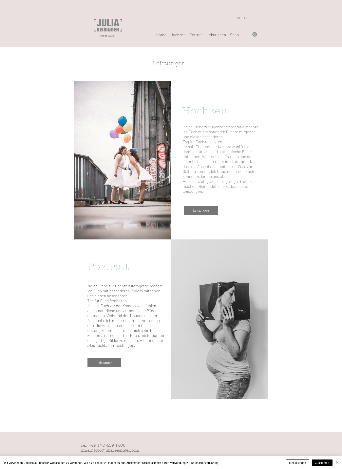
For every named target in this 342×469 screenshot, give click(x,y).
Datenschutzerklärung (204, 463)
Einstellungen (297, 463)
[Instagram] (254, 34)
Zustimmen (322, 463)
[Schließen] (337, 462)
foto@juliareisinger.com (116, 450)
